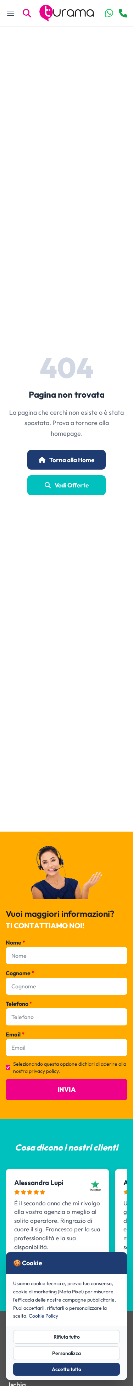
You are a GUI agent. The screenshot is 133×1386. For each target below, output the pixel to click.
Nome (15, 942)
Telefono (19, 1003)
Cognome (20, 973)
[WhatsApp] (109, 13)
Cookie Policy (43, 1316)
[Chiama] (123, 13)
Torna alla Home (71, 460)
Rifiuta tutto (67, 1337)
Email (15, 1034)
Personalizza (66, 1353)
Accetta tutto (66, 1369)
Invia (66, 1089)
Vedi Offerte (71, 485)
